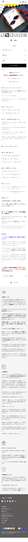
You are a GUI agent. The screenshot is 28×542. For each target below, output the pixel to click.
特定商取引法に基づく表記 (7, 515)
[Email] (15, 501)
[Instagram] (5, 501)
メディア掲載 (4, 520)
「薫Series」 (6, 91)
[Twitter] (7, 501)
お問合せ (3, 522)
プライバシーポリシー (6, 513)
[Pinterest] (12, 501)
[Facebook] (2, 501)
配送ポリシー (17, 221)
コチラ (10, 113)
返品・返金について (6, 508)
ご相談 (24, 462)
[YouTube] (10, 501)
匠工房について (5, 518)
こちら (15, 191)
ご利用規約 (4, 506)
